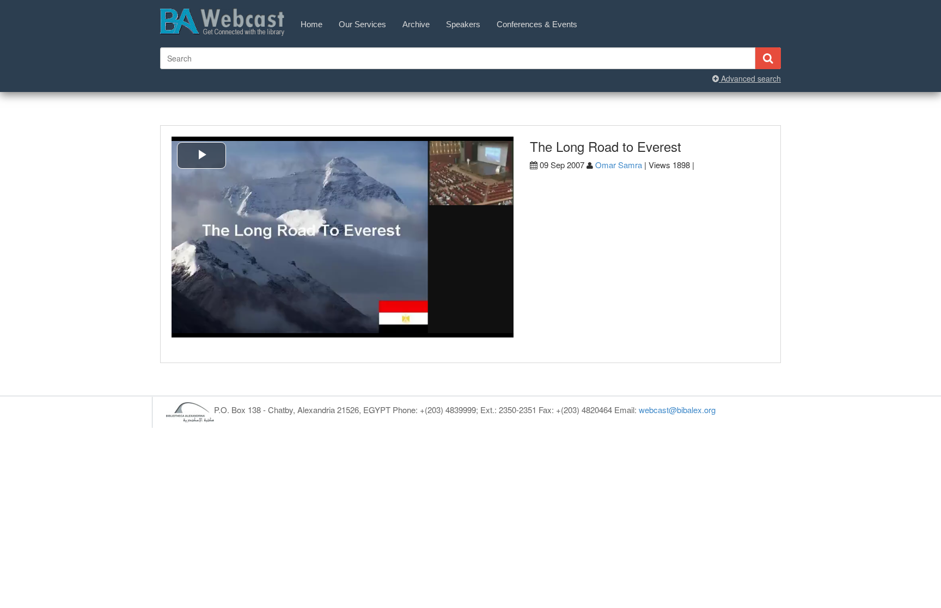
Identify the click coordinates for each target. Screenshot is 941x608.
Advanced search (750, 78)
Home (311, 24)
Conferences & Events (537, 24)
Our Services (362, 24)
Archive (416, 24)
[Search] (768, 58)
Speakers (463, 24)
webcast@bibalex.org (677, 409)
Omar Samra (618, 164)
